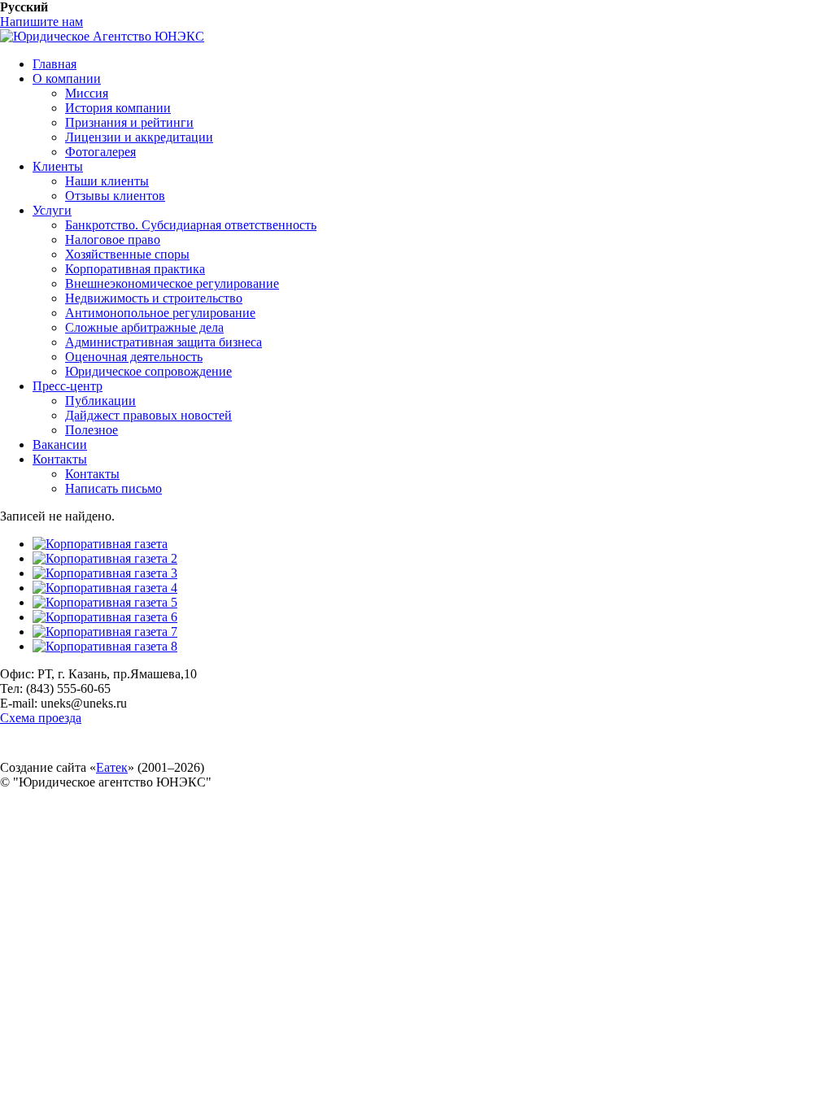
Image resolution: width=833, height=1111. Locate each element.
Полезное (91, 430)
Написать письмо (113, 488)
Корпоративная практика (135, 269)
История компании (118, 108)
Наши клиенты (107, 181)
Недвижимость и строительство (153, 298)
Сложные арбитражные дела (144, 327)
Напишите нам (41, 21)
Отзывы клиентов (115, 196)
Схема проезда (40, 718)
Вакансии (60, 444)
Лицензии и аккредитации (139, 137)
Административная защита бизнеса (163, 342)
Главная (54, 64)
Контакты (60, 459)
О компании (67, 78)
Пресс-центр (67, 386)
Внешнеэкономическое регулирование (172, 283)
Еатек (112, 767)
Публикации (100, 400)
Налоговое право (112, 239)
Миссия (86, 93)
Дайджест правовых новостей (148, 415)
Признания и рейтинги (129, 122)
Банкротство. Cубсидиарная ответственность (190, 225)
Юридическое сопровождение (148, 371)
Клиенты (58, 166)
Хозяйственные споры (127, 254)
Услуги (52, 210)
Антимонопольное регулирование (160, 313)
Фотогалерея (100, 152)
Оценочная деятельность (134, 357)
